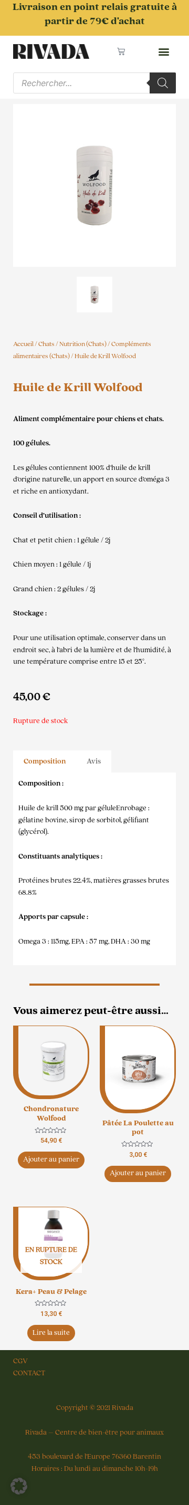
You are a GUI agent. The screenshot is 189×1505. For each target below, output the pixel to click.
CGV (20, 1361)
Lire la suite (51, 1332)
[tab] (44, 761)
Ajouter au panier (51, 1159)
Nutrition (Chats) (83, 344)
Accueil (23, 344)
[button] (163, 51)
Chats (46, 344)
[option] (94, 185)
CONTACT (29, 1373)
